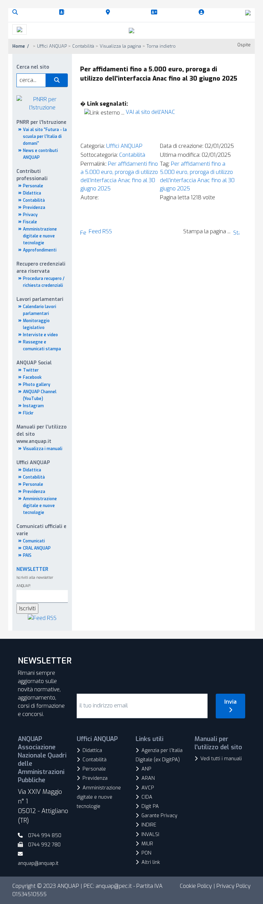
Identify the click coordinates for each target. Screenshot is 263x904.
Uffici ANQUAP (124, 146)
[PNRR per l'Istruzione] (42, 103)
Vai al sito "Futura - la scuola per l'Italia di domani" (45, 136)
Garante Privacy (159, 815)
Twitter (31, 370)
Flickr (28, 413)
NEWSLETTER (32, 569)
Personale (33, 186)
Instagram (33, 406)
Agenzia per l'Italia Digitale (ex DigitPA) (159, 755)
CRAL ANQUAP (37, 548)
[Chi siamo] (63, 12)
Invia (230, 701)
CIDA (146, 797)
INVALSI (150, 834)
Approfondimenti (40, 250)
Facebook (32, 377)
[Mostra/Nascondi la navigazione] (19, 29)
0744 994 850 (44, 835)
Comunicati (34, 541)
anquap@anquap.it (38, 863)
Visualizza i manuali (42, 448)
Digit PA (150, 806)
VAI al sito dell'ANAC (150, 112)
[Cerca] (16, 12)
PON (146, 853)
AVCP (147, 788)
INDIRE (148, 825)
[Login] (203, 12)
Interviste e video (40, 335)
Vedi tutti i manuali (221, 758)
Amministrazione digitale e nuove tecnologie (40, 236)
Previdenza (34, 207)
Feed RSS (100, 231)
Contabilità (34, 200)
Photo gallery (36, 384)
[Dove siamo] (109, 12)
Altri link (150, 862)
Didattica (32, 193)
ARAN (148, 778)
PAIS (27, 555)
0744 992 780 (44, 845)
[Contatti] (155, 12)
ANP (146, 769)
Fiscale (30, 222)
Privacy (30, 215)
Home (18, 46)
